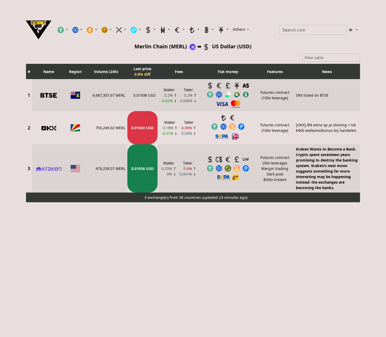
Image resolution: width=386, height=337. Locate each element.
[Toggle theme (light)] (353, 30)
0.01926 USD (142, 168)
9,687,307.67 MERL (108, 95)
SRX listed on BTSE (312, 95)
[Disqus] (193, 270)
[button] (62, 29)
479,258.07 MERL (110, 168)
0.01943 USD (142, 127)
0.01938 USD (144, 95)
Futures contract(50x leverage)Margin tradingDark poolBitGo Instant (274, 168)
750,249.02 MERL (110, 127)
